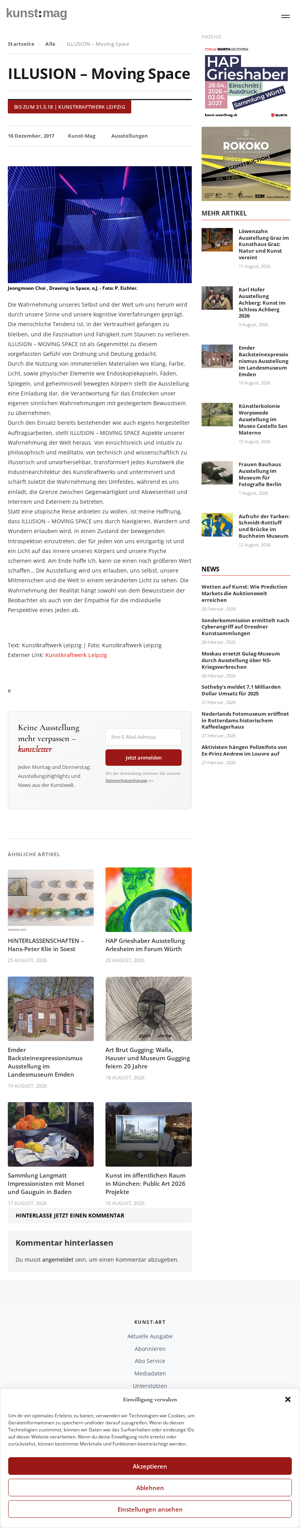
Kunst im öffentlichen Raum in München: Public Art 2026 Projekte (145, 1183)
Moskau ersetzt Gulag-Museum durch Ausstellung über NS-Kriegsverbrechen (241, 660)
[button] (288, 1399)
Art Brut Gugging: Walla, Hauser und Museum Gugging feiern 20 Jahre (147, 1058)
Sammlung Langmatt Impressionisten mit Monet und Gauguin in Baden (46, 1183)
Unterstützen (150, 1386)
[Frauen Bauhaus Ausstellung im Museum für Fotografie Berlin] (217, 479)
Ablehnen (150, 1488)
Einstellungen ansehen (150, 1509)
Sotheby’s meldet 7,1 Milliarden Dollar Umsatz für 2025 (241, 690)
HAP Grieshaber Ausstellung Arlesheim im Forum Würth (145, 945)
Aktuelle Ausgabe (150, 1336)
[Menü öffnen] (285, 16)
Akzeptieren (150, 1466)
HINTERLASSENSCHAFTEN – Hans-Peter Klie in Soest (46, 945)
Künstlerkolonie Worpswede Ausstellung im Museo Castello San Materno (263, 419)
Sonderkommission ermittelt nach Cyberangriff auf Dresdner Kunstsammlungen (245, 627)
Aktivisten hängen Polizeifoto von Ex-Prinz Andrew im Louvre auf (244, 750)
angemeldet (57, 1259)
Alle (50, 43)
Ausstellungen (129, 135)
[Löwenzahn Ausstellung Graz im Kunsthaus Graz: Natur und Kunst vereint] (217, 246)
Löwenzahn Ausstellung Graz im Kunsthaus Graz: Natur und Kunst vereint (264, 244)
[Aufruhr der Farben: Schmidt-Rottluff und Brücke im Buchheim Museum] (217, 531)
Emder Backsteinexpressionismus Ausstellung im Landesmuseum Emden (45, 1062)
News (211, 569)
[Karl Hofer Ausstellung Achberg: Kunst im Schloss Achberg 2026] (217, 305)
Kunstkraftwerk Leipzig (76, 655)
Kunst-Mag (81, 135)
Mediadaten (150, 1373)
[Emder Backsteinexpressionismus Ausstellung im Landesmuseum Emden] (217, 363)
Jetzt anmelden (144, 757)
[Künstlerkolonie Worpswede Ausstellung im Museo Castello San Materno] (217, 421)
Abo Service (150, 1361)
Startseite (21, 43)
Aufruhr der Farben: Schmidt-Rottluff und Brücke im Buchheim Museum (264, 526)
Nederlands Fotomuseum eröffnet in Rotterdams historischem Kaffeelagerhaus (245, 720)
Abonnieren (150, 1348)
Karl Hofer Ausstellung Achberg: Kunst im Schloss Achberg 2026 (262, 303)
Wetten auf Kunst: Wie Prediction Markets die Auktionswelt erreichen (245, 593)
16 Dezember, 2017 (31, 135)
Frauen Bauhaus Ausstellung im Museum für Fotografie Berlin (260, 474)
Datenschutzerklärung (126, 780)
